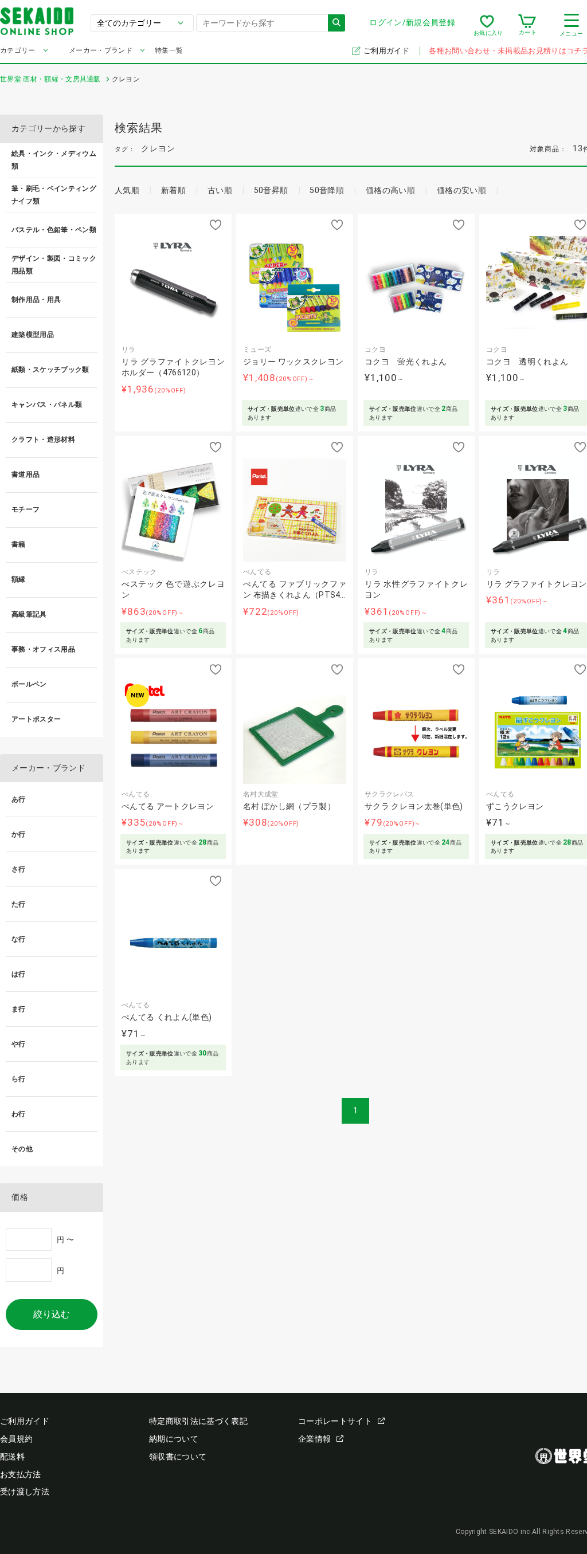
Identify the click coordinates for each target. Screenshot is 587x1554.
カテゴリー (18, 50)
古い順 (220, 190)
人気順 (127, 190)
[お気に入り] (487, 25)
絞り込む (51, 1314)
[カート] (527, 25)
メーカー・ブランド (100, 50)
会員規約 (16, 1438)
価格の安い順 (461, 190)
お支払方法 (20, 1474)
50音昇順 (271, 190)
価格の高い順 (390, 190)
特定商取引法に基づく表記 (198, 1421)
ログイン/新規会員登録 (412, 22)
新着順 (173, 190)
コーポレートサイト (335, 1421)
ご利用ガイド (387, 50)
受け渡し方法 (24, 1491)
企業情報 (314, 1438)
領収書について (177, 1456)
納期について (173, 1438)
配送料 (12, 1456)
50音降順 (327, 190)
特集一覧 (169, 50)
